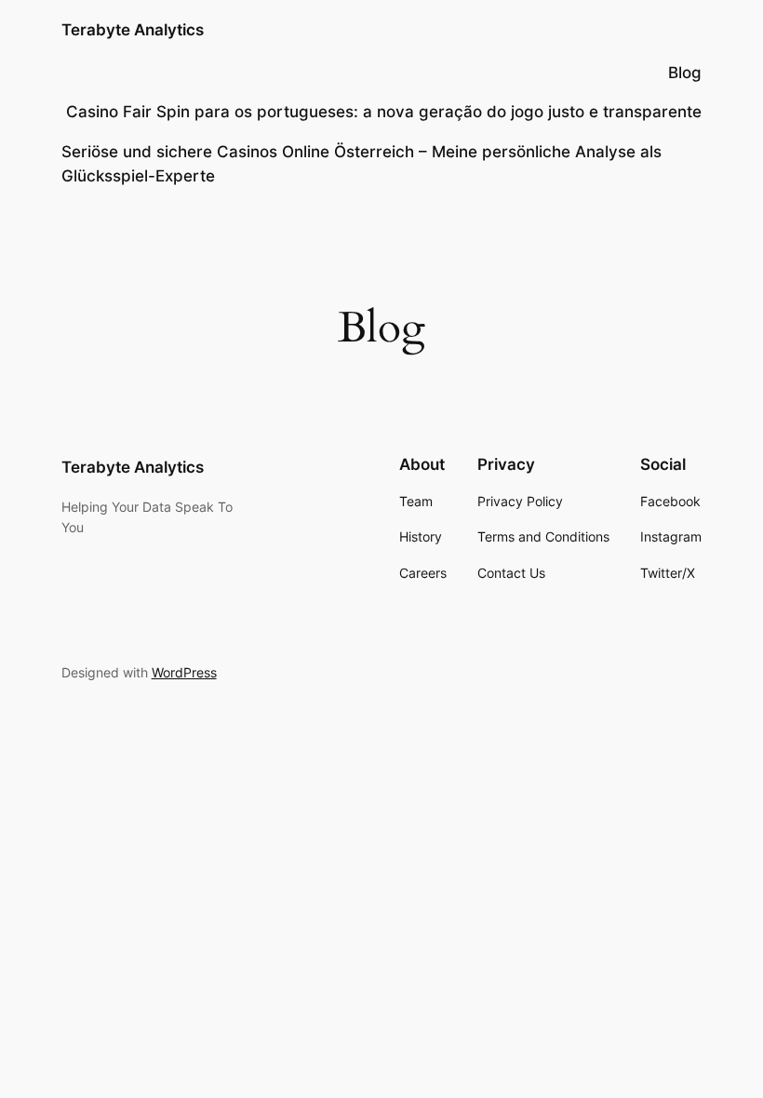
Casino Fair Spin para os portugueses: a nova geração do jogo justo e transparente (384, 111)
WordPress (184, 672)
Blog (685, 72)
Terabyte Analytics (132, 29)
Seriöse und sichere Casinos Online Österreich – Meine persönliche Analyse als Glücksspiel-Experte (361, 163)
